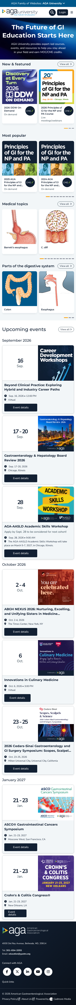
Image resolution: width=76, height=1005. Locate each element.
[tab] (66, 128)
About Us (26, 999)
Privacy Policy (10, 999)
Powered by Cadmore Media (53, 999)
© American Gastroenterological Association (29, 993)
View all (65, 64)
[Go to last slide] (4, 87)
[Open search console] (52, 12)
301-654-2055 (14, 950)
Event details (21, 407)
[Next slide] (72, 87)
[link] (19, 86)
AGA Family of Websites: (36, 3)
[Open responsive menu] (71, 12)
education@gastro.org (19, 953)
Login (62, 12)
